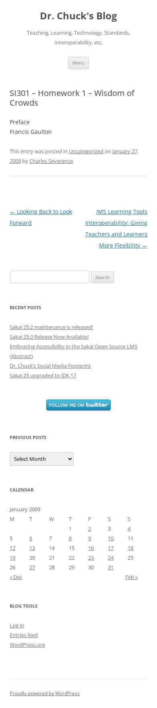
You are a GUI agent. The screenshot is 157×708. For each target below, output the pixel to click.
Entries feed (24, 635)
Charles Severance (51, 161)
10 (111, 538)
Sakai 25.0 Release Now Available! (49, 336)
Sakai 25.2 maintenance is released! (51, 327)
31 (111, 567)
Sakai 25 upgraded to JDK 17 (43, 375)
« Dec (16, 577)
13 (32, 548)
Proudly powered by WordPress (45, 693)
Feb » (131, 577)
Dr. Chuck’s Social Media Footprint (50, 365)
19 (12, 557)
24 (111, 557)
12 (12, 548)
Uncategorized (86, 151)
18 (130, 548)
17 (111, 548)
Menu (78, 63)
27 (32, 567)
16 (91, 548)
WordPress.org (27, 644)
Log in (17, 625)
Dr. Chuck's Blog (78, 16)
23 (91, 557)
